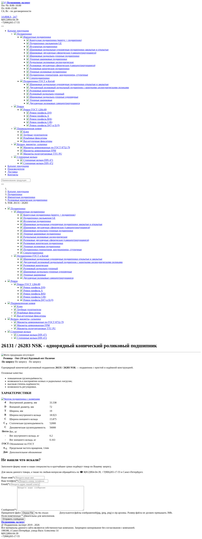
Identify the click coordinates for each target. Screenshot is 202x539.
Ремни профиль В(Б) (40, 119)
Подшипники (15, 194)
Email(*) (5, 484)
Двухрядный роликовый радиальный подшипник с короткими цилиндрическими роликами (79, 87)
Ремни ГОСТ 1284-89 (28, 284)
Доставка (13, 171)
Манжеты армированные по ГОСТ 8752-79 (46, 147)
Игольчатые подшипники (43, 46)
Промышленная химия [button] (29, 128)
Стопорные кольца (20, 331)
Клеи (26, 131)
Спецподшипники (39, 78)
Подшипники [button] (24, 34)
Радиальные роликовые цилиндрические (51, 62)
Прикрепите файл (11, 512)
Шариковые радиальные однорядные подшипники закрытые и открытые (69, 49)
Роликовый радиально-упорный (46, 93)
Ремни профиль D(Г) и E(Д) (44, 125)
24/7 (14, 16)
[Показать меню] (2, 26)
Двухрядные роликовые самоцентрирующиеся (54, 103)
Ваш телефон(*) (9, 481)
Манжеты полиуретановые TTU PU (42, 153)
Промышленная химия (22, 303)
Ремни (14, 281)
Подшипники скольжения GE (45, 43)
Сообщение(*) (9, 509)
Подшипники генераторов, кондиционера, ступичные (58, 75)
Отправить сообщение (13, 519)
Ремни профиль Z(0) (40, 112)
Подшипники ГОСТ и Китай (32, 256)
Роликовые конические (42, 90)
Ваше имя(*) (8, 477)
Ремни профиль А (39, 116)
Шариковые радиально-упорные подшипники (54, 56)
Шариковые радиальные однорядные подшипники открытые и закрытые (69, 84)
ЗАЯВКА (6, 16)
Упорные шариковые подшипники (48, 59)
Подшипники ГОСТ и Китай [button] (39, 81)
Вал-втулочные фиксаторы (37, 141)
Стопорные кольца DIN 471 (38, 160)
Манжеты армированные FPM (39, 150)
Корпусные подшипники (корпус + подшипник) (55, 40)
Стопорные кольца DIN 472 (38, 163)
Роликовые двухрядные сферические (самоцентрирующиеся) (62, 65)
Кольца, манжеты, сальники (25, 319)
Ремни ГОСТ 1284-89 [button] (35, 109)
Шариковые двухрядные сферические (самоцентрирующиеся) (62, 52)
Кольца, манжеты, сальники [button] (31, 144)
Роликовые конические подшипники (49, 68)
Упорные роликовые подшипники (48, 71)
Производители (16, 169)
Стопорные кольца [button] (26, 157)
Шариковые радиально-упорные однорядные (53, 97)
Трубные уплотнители (35, 134)
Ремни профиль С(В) (40, 122)
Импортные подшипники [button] (37, 37)
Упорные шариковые (40, 100)
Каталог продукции (18, 166)
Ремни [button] (20, 106)
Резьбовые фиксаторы (35, 138)
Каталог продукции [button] (18, 30)
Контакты (13, 174)
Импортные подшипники (21, 197)
